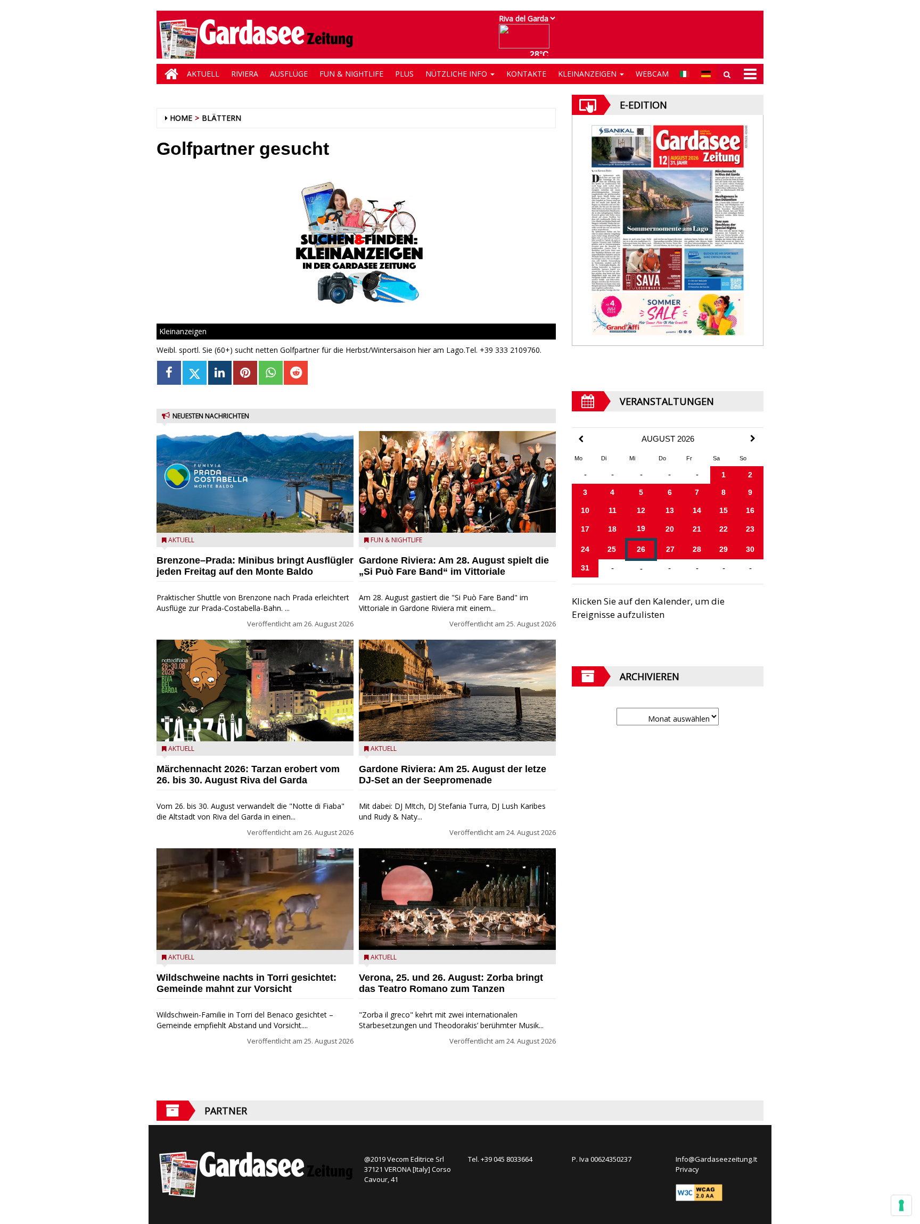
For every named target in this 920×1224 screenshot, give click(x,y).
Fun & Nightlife (351, 74)
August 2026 (668, 439)
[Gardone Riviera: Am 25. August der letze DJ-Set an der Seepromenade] (457, 690)
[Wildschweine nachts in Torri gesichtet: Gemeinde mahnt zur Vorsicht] (255, 899)
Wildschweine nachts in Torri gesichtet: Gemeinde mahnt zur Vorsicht (246, 983)
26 (641, 549)
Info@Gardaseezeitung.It (716, 1159)
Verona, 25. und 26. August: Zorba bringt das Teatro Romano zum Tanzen (451, 983)
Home (181, 118)
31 (585, 568)
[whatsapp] (271, 373)
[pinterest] (245, 373)
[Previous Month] (581, 439)
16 (750, 510)
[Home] (169, 74)
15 (723, 510)
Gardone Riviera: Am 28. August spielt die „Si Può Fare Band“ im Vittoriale (454, 566)
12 (641, 510)
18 (612, 529)
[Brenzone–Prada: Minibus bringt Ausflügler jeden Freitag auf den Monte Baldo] (255, 482)
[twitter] (195, 373)
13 (670, 510)
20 (670, 529)
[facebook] (169, 373)
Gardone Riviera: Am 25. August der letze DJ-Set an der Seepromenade (452, 774)
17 (585, 529)
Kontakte (526, 74)
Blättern (221, 118)
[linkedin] (220, 373)
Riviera (244, 74)
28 (697, 549)
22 (723, 529)
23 (750, 529)
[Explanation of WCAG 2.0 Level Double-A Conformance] (699, 1192)
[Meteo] (526, 41)
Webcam (652, 74)
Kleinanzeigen (588, 74)
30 (750, 549)
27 (670, 549)
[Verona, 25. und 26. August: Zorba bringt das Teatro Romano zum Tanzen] (457, 899)
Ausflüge (289, 74)
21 (697, 529)
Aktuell (203, 74)
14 (697, 510)
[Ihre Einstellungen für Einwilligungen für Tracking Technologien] (901, 1205)
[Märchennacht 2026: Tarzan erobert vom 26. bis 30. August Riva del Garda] (255, 690)
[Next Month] (753, 438)
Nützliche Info (457, 74)
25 (611, 549)
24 (585, 549)
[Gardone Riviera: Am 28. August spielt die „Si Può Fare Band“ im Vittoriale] (457, 482)
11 (613, 510)
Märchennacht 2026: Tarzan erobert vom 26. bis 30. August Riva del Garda (248, 774)
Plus (404, 74)
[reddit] (296, 373)
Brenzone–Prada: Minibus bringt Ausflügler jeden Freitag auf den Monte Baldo (255, 566)
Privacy (687, 1169)
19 (641, 528)
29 (723, 549)
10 (585, 510)
